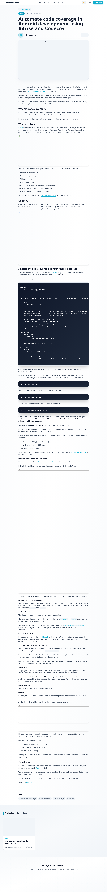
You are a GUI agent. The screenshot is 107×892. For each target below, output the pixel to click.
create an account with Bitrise (46, 462)
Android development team (37, 91)
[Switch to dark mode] (84, 2)
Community (60, 2)
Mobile (21, 13)
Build (45, 2)
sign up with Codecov (78, 452)
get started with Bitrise (48, 196)
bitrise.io (45, 637)
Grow (49, 2)
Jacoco (55, 272)
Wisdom (29, 782)
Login (89, 2)
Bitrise (20, 128)
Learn (40, 2)
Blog (54, 2)
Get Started (98, 2)
